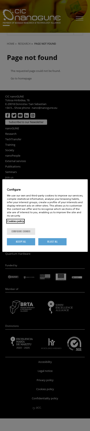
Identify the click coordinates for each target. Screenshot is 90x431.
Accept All (21, 241)
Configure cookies (21, 231)
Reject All (52, 241)
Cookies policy (15, 221)
